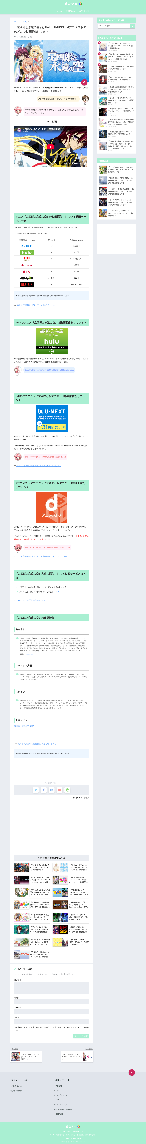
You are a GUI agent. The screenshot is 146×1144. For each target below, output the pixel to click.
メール (17, 1008)
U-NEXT (57, 592)
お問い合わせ (84, 11)
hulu (57, 1091)
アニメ (86, 798)
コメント (17, 980)
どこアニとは (70, 11)
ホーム (59, 11)
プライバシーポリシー (73, 1139)
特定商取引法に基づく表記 (86, 1135)
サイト (17, 1018)
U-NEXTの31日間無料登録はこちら (31, 600)
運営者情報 (60, 1135)
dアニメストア (61, 1105)
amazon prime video (63, 1109)
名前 (16, 998)
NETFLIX (59, 1114)
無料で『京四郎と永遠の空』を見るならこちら (36, 305)
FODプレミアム (61, 1095)
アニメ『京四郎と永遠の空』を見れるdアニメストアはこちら (42, 556)
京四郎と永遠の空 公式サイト (26, 726)
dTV (57, 1100)
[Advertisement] (51, 192)
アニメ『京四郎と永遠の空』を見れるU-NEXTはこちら (38, 466)
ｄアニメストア (29, 654)
